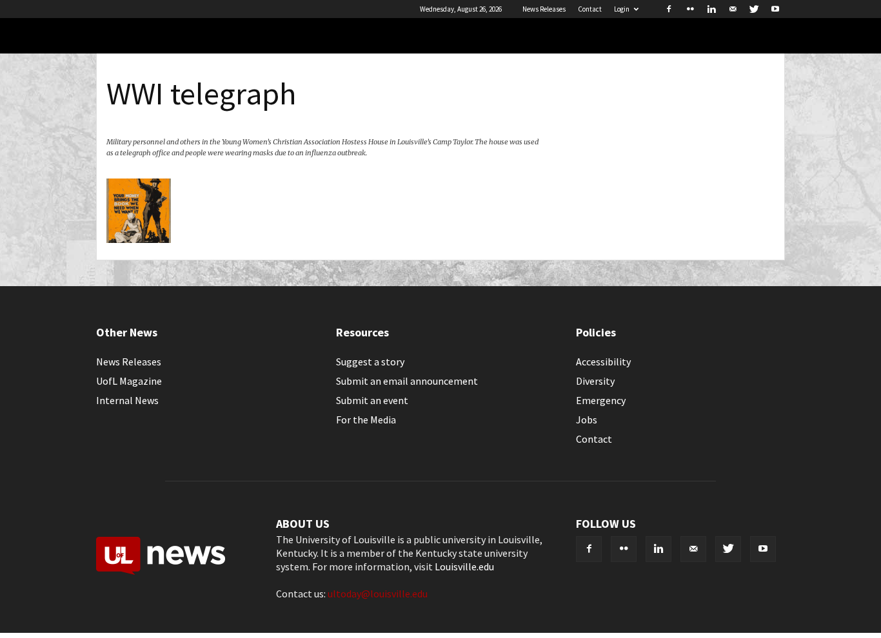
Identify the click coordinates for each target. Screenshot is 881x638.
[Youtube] (775, 9)
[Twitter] (754, 9)
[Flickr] (690, 9)
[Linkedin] (711, 9)
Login (621, 9)
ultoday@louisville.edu (378, 593)
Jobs (586, 419)
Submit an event (372, 400)
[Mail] (732, 9)
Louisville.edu (464, 566)
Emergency (601, 400)
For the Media (366, 419)
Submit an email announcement (407, 380)
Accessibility (603, 361)
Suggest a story (370, 361)
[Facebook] (668, 9)
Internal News (127, 400)
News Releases (544, 9)
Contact (590, 9)
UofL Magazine (129, 380)
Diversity (595, 380)
